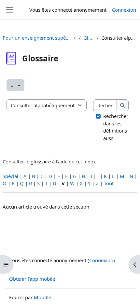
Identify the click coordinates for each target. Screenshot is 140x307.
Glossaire (88, 37)
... (17, 85)
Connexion (124, 9)
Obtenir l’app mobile (32, 278)
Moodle (42, 297)
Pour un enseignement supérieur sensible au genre (37, 37)
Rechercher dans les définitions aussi (115, 127)
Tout (109, 183)
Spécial (10, 176)
